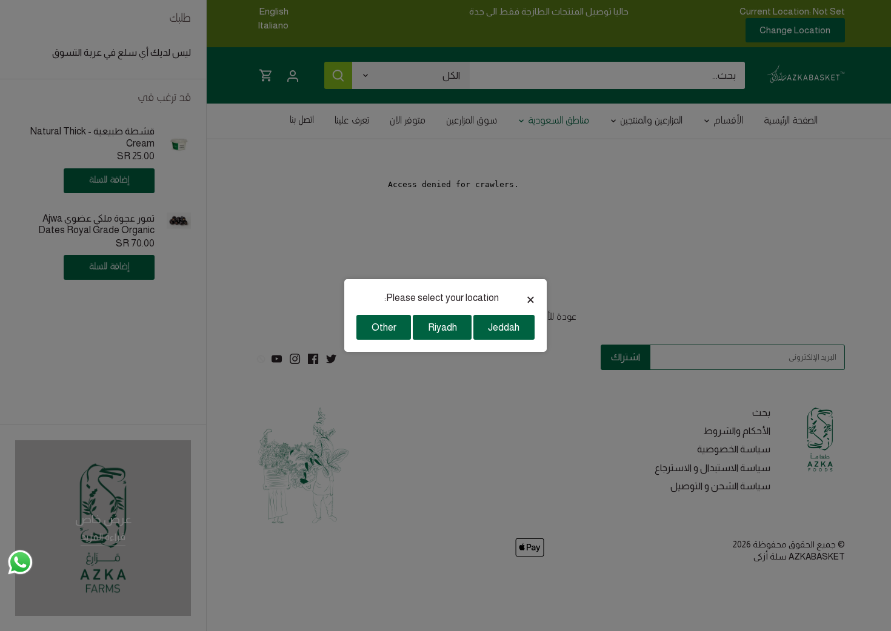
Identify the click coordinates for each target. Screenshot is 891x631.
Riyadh (442, 327)
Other (384, 327)
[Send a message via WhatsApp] (20, 562)
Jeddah (503, 327)
